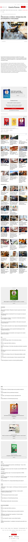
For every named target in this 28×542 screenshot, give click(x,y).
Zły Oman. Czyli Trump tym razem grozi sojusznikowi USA (11, 395)
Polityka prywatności (16, 528)
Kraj (1, 320)
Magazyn (2, 391)
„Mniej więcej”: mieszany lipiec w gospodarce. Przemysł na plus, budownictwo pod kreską (12, 515)
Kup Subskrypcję (23, 6)
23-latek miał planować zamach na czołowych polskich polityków (12, 360)
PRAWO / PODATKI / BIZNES (14, 434)
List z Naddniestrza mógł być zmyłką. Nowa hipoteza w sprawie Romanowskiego (5, 203)
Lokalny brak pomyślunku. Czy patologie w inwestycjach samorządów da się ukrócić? (14, 522)
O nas (3, 528)
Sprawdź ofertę (14, 108)
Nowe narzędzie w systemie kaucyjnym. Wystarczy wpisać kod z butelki (13, 357)
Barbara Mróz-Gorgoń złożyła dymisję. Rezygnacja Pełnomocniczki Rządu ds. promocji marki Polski (5, 193)
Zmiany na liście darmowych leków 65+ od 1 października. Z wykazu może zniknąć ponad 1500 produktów (14, 213)
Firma (1, 15)
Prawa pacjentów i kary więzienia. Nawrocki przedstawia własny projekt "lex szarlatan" (14, 193)
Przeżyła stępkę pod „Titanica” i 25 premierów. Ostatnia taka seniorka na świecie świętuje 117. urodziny (13, 318)
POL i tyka (2, 467)
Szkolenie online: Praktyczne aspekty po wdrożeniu (17, 93)
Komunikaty (9, 528)
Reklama (6, 528)
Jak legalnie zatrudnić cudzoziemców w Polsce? (14, 455)
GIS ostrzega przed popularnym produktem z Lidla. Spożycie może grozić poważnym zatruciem (13, 322)
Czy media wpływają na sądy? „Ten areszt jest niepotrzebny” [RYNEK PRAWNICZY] (12, 473)
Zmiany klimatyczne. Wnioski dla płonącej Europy (9, 398)
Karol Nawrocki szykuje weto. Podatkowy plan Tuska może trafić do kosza (14, 203)
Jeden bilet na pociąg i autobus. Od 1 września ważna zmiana (11, 340)
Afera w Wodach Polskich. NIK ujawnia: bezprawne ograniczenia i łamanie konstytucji (13, 310)
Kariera (12, 528)
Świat (1, 316)
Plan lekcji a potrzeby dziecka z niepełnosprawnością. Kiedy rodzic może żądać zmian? (13, 351)
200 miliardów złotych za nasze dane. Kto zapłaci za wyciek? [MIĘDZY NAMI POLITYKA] (14, 469)
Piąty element (2, 463)
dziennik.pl (18, 4)
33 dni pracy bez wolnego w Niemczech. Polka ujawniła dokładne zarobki (13, 354)
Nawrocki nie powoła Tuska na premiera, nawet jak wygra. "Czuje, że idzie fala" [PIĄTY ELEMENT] (13, 465)
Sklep (27, 4)
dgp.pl (15, 4)
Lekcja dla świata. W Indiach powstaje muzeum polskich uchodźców (12, 389)
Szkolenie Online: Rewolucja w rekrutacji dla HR (14, 414)
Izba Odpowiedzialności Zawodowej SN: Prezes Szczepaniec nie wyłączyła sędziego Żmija (13, 314)
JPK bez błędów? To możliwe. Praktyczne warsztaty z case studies (14, 301)
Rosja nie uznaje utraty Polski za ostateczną (4, 213)
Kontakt (2, 528)
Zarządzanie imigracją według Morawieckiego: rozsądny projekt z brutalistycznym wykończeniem (12, 491)
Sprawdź (18, 95)
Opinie (1, 397)
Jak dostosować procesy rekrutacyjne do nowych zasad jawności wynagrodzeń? (14, 416)
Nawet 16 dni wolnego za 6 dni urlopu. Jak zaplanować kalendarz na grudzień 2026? (14, 347)
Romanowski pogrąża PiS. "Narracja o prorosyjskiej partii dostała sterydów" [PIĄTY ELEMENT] (14, 477)
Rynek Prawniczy (3, 471)
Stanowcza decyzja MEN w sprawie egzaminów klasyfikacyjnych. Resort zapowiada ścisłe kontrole (13, 329)
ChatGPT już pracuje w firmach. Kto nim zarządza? (9, 494)
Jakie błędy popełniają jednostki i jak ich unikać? (17, 92)
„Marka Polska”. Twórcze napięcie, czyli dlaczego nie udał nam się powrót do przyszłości (14, 487)
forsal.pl (22, 4)
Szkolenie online (14, 300)
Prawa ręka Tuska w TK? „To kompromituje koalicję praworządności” (12, 480)
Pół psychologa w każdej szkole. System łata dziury (9, 501)
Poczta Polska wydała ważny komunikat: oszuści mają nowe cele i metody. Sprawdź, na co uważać (13, 333)
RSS (26, 528)
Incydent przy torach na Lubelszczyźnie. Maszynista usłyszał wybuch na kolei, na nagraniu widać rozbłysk (23, 203)
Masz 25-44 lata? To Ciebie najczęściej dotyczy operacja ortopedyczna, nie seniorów (22, 193)
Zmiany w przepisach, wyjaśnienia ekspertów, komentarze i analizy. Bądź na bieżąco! (14, 436)
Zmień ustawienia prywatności (22, 528)
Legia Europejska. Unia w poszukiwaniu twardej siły (9, 392)
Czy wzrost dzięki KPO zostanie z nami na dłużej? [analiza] (11, 518)
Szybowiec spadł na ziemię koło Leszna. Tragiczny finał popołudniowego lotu (14, 325)
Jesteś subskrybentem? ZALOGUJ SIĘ (14, 110)
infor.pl (24, 4)
